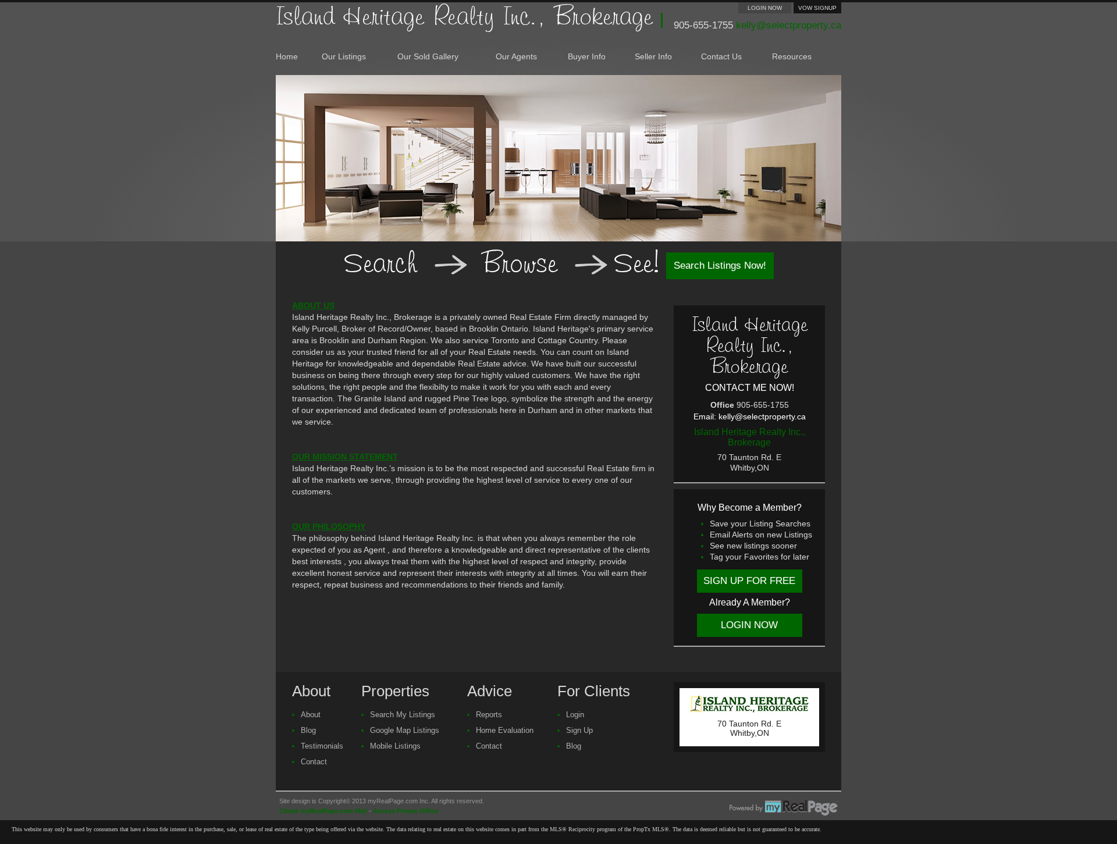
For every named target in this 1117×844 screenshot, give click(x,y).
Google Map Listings (404, 730)
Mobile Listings (395, 746)
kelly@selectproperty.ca (788, 25)
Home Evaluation (504, 730)
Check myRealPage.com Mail (323, 810)
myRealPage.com (784, 807)
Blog (308, 730)
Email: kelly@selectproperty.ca (749, 416)
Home (287, 56)
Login (575, 714)
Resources (792, 56)
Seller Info (653, 56)
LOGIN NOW (765, 8)
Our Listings (344, 56)
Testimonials (322, 746)
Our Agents (516, 56)
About (311, 714)
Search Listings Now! (720, 265)
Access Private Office (405, 810)
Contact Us (721, 56)
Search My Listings (402, 714)
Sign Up (579, 730)
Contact (314, 761)
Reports (489, 714)
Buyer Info (587, 56)
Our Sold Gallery (427, 56)
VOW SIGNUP (817, 8)
